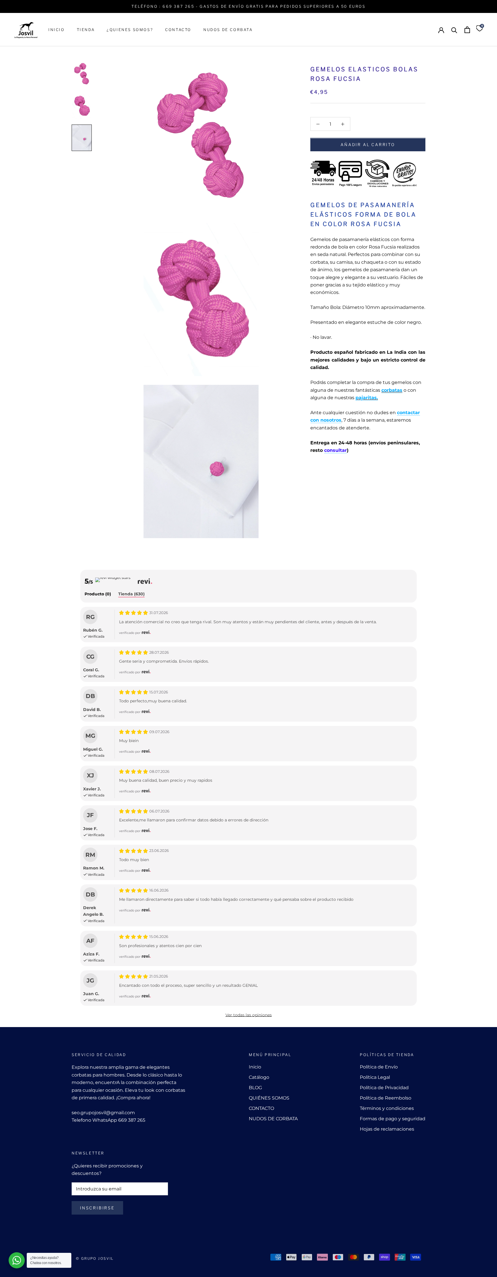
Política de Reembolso (385, 1098)
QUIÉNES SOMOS (269, 1098)
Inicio (255, 1067)
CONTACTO (178, 29)
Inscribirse (97, 1207)
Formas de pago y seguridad (392, 1118)
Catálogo (259, 1077)
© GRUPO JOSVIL (95, 1258)
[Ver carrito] (467, 29)
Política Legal (375, 1077)
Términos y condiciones (387, 1108)
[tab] (98, 594)
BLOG (255, 1087)
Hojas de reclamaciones (387, 1129)
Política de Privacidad (384, 1087)
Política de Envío (379, 1067)
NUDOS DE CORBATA (228, 29)
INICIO (56, 29)
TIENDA (86, 29)
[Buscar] (454, 30)
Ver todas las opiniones (248, 1015)
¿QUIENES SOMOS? (130, 29)
